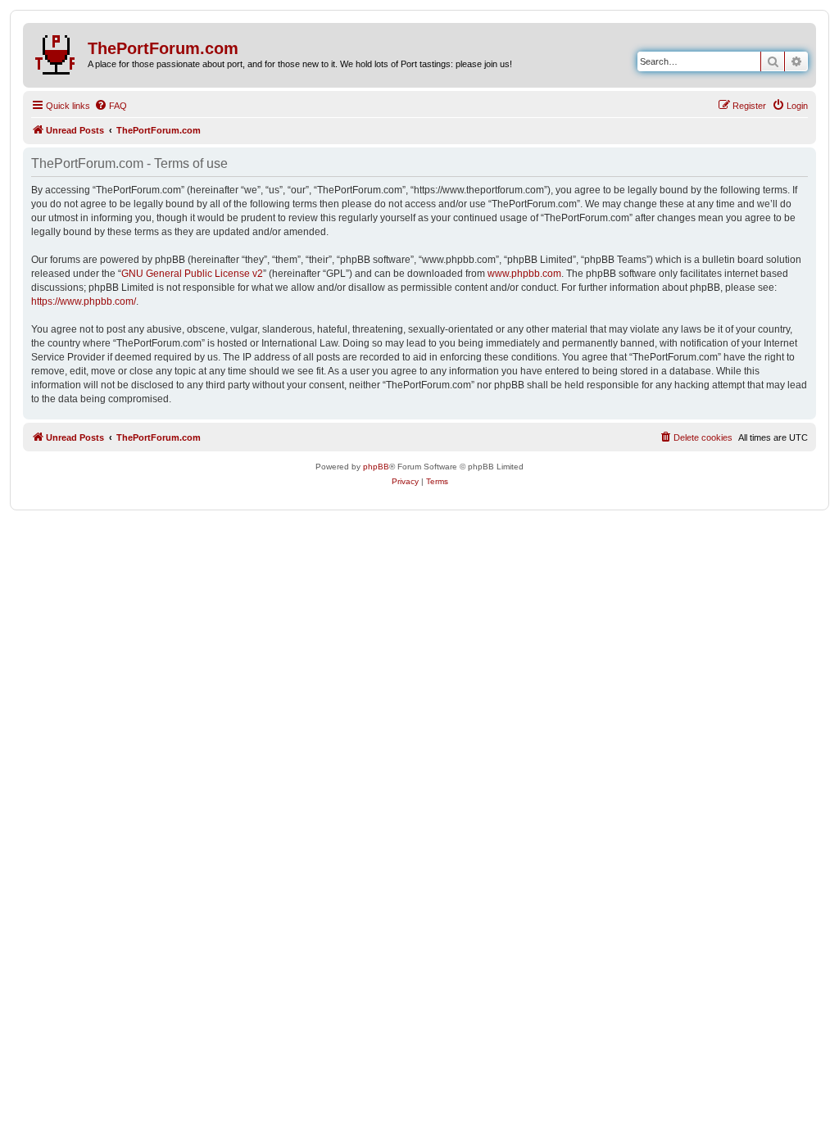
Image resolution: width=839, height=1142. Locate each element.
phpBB (376, 466)
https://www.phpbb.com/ (83, 301)
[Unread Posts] (57, 51)
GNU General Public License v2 (192, 273)
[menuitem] (110, 106)
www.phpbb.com (524, 273)
